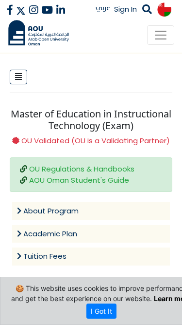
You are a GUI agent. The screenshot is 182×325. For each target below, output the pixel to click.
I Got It (101, 311)
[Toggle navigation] (160, 35)
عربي (103, 7)
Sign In (125, 9)
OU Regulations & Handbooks (81, 169)
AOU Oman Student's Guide (79, 180)
